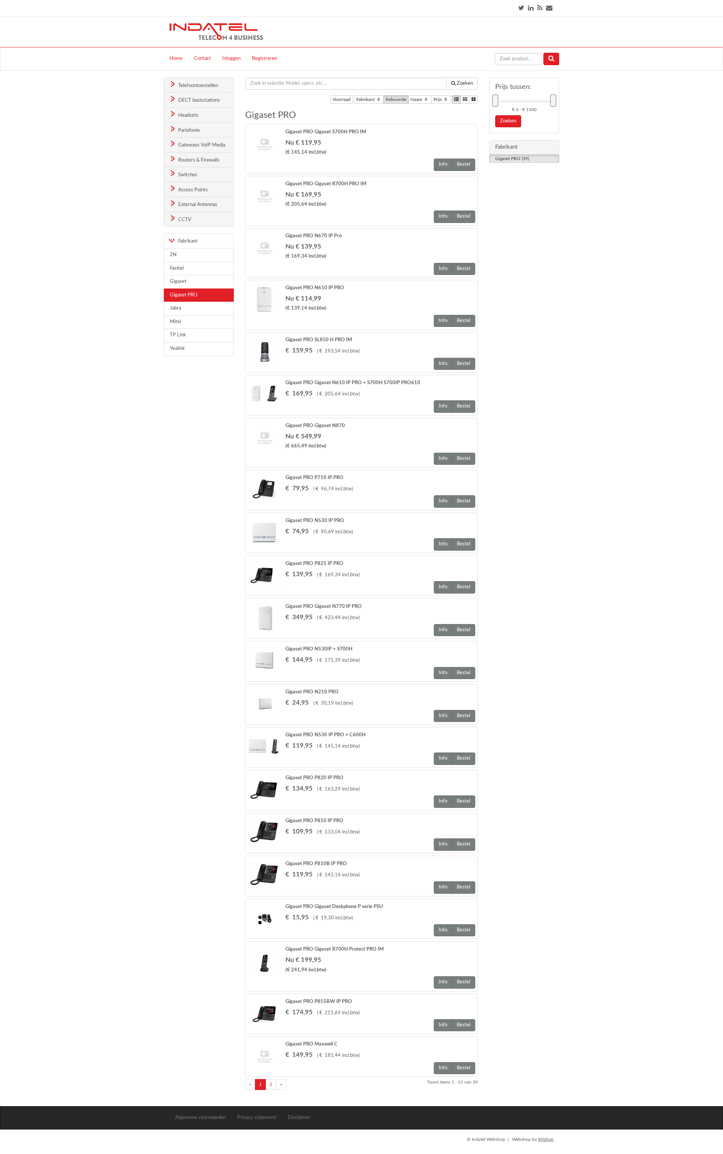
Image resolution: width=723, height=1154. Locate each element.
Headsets (187, 115)
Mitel (175, 321)
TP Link (178, 335)
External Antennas (197, 204)
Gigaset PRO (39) (512, 158)
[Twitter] (521, 8)
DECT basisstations (198, 100)
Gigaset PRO (183, 295)
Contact (202, 58)
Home (176, 58)
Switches (187, 174)
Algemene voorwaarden (200, 1117)
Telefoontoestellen (197, 85)
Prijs (438, 99)
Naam (416, 99)
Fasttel (177, 268)
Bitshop (546, 1139)
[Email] (549, 8)
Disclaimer (299, 1117)
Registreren (264, 58)
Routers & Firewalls (198, 160)
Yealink (177, 348)
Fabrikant (366, 99)
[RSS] (539, 8)
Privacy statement (256, 1117)
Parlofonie (188, 130)
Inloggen (231, 58)
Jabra (175, 308)
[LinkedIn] (531, 8)
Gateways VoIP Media (201, 145)
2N (173, 254)
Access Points (192, 190)
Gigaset (178, 281)
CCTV (184, 219)
